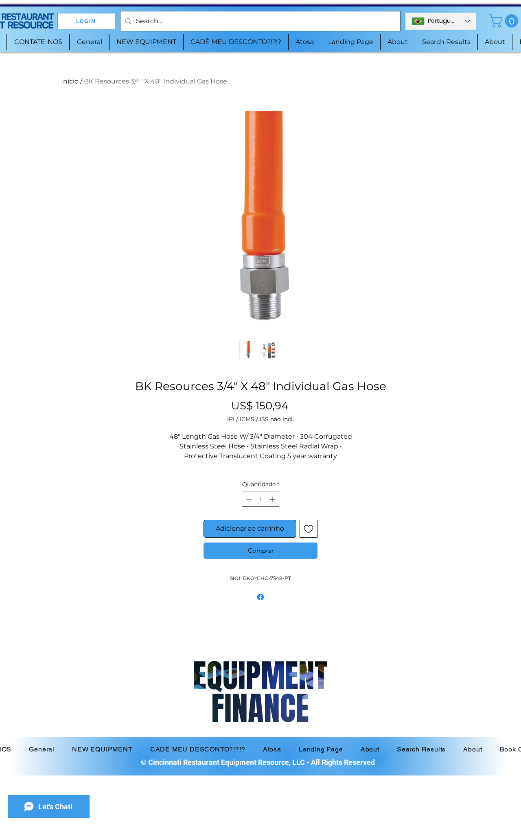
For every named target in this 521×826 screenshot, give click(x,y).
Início (70, 81)
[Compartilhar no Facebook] (260, 597)
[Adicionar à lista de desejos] (308, 529)
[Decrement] (248, 499)
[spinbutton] (260, 499)
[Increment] (273, 499)
